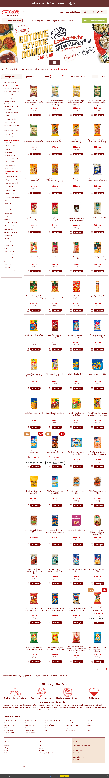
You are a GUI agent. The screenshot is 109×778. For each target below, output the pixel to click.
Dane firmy (42, 748)
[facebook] (75, 3)
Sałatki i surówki (70, 730)
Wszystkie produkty (11, 69)
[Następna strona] (104, 669)
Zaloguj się (64, 12)
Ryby (46, 730)
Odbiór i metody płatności (94, 20)
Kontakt (71, 21)
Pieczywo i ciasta (8, 730)
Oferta (48, 21)
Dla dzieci (6, 723)
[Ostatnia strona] (106, 669)
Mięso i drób (90, 725)
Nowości (6, 750)
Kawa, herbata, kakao (10, 725)
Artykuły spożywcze (37, 21)
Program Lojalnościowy (59, 21)
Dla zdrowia (28, 723)
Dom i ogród (69, 723)
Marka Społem (8, 753)
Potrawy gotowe (29, 730)
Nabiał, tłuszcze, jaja (50, 728)
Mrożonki (27, 728)
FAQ (40, 745)
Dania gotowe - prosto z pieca (53, 720)
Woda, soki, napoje (9, 732)
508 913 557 (76, 753)
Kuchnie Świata (49, 725)
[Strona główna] (3, 69)
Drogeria (89, 723)
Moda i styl (7, 728)
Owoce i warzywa (91, 728)
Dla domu (89, 720)
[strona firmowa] (71, 3)
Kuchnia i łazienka (29, 725)
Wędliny (89, 730)
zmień (63, 3)
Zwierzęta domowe (30, 732)
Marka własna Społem (72, 725)
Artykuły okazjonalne (10, 720)
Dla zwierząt (48, 723)
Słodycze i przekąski (41, 69)
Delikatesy (68, 720)
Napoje (68, 728)
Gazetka (6, 745)
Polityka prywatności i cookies (47, 753)
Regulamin (41, 750)
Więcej (7, 58)
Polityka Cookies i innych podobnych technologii (45, 776)
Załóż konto (75, 12)
